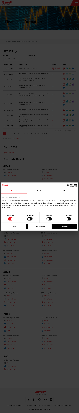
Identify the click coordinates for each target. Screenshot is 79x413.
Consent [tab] (14, 191)
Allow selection (39, 226)
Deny (14, 226)
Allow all (65, 226)
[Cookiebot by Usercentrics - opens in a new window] (68, 185)
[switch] (30, 218)
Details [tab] (39, 191)
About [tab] (65, 191)
